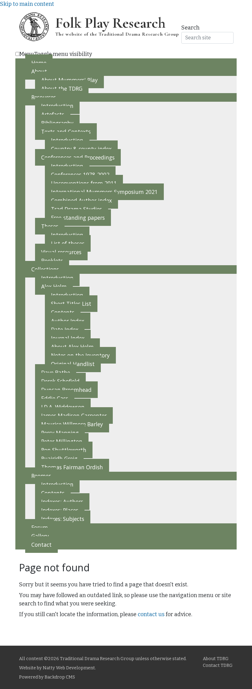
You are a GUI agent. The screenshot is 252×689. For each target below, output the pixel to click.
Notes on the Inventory (80, 355)
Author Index (67, 321)
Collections (45, 269)
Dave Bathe (55, 372)
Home (38, 62)
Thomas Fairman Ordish (72, 467)
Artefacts (52, 114)
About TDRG (216, 658)
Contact (41, 544)
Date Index (64, 329)
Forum (39, 527)
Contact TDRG (218, 665)
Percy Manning (60, 432)
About (39, 71)
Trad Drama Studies (76, 209)
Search (190, 27)
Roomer (41, 475)
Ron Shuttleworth (63, 450)
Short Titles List (71, 303)
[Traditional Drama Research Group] (33, 26)
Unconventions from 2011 (84, 183)
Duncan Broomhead (66, 389)
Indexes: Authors (62, 501)
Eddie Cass (54, 398)
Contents (62, 312)
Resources (43, 97)
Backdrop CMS (60, 677)
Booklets (52, 260)
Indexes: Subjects (62, 518)
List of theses (68, 243)
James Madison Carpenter (74, 415)
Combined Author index (81, 200)
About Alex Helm (72, 346)
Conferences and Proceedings (78, 157)
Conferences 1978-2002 (80, 174)
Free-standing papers (78, 217)
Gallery (40, 536)
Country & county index (81, 148)
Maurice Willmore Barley (72, 424)
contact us (151, 614)
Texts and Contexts (66, 131)
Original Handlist (73, 364)
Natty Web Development (69, 668)
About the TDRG (61, 88)
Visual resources (61, 252)
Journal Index (68, 338)
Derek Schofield (60, 381)
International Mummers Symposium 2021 (104, 191)
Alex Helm (54, 286)
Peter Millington (61, 441)
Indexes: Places (59, 510)
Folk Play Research (110, 23)
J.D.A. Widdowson (63, 407)
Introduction (57, 105)
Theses (49, 226)
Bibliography (57, 123)
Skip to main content (27, 4)
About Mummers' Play (69, 80)
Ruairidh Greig (59, 458)
